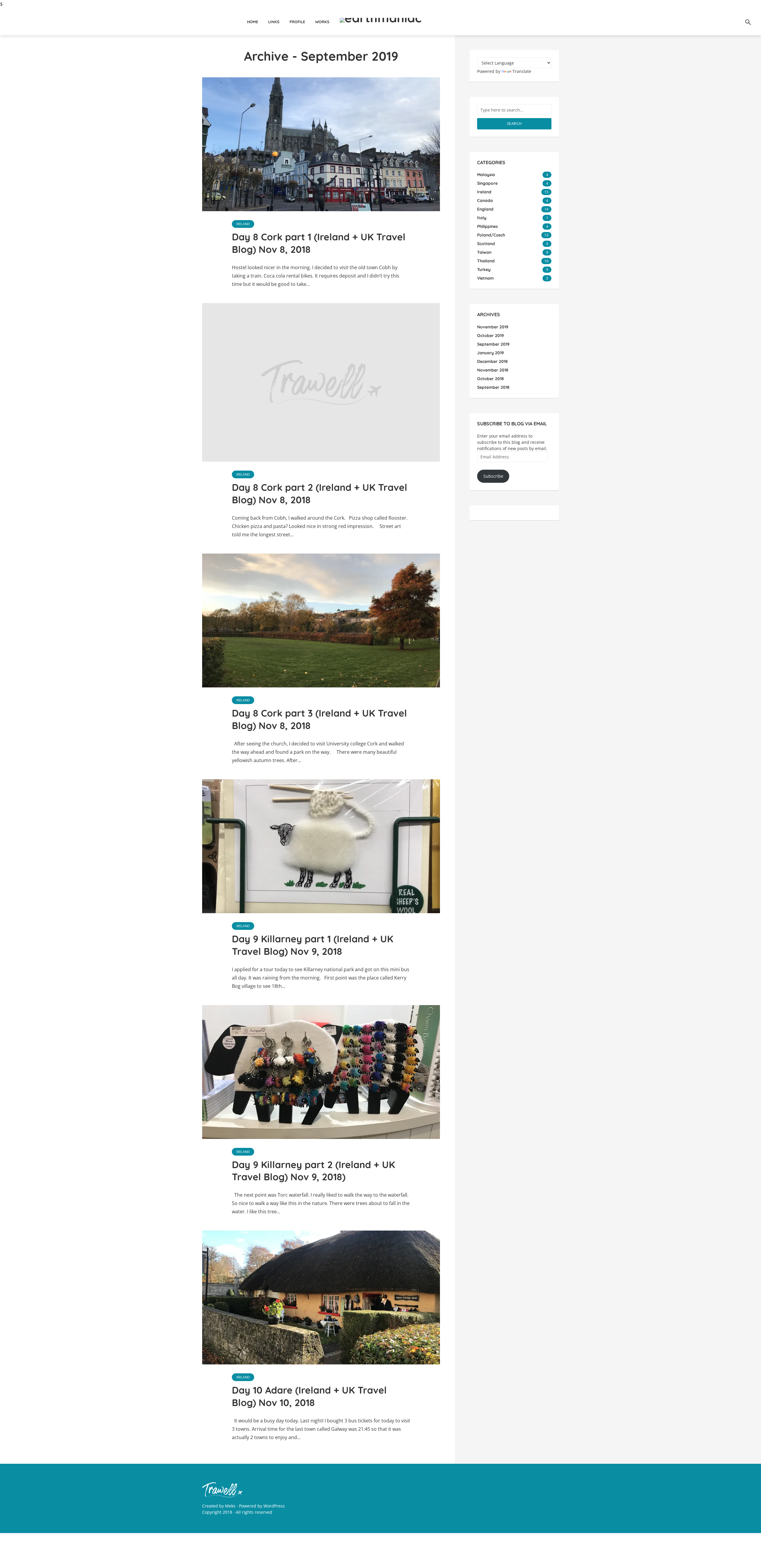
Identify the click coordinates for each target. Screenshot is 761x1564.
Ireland (243, 224)
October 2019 (490, 335)
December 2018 (492, 361)
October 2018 (490, 378)
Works (322, 21)
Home (252, 21)
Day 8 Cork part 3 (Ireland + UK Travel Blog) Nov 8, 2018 (319, 719)
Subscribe (493, 476)
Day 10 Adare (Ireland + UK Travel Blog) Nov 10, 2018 (309, 1396)
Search (514, 123)
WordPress (274, 1506)
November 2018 (492, 370)
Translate (521, 71)
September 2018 (493, 387)
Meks (230, 1506)
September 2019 (493, 344)
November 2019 (492, 327)
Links (273, 21)
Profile (297, 21)
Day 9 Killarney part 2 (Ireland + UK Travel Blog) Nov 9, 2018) (313, 1171)
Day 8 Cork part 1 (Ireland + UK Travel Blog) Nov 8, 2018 (318, 243)
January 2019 (490, 352)
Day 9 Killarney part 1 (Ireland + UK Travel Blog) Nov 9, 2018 (312, 945)
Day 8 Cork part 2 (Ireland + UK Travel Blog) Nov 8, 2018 (319, 493)
